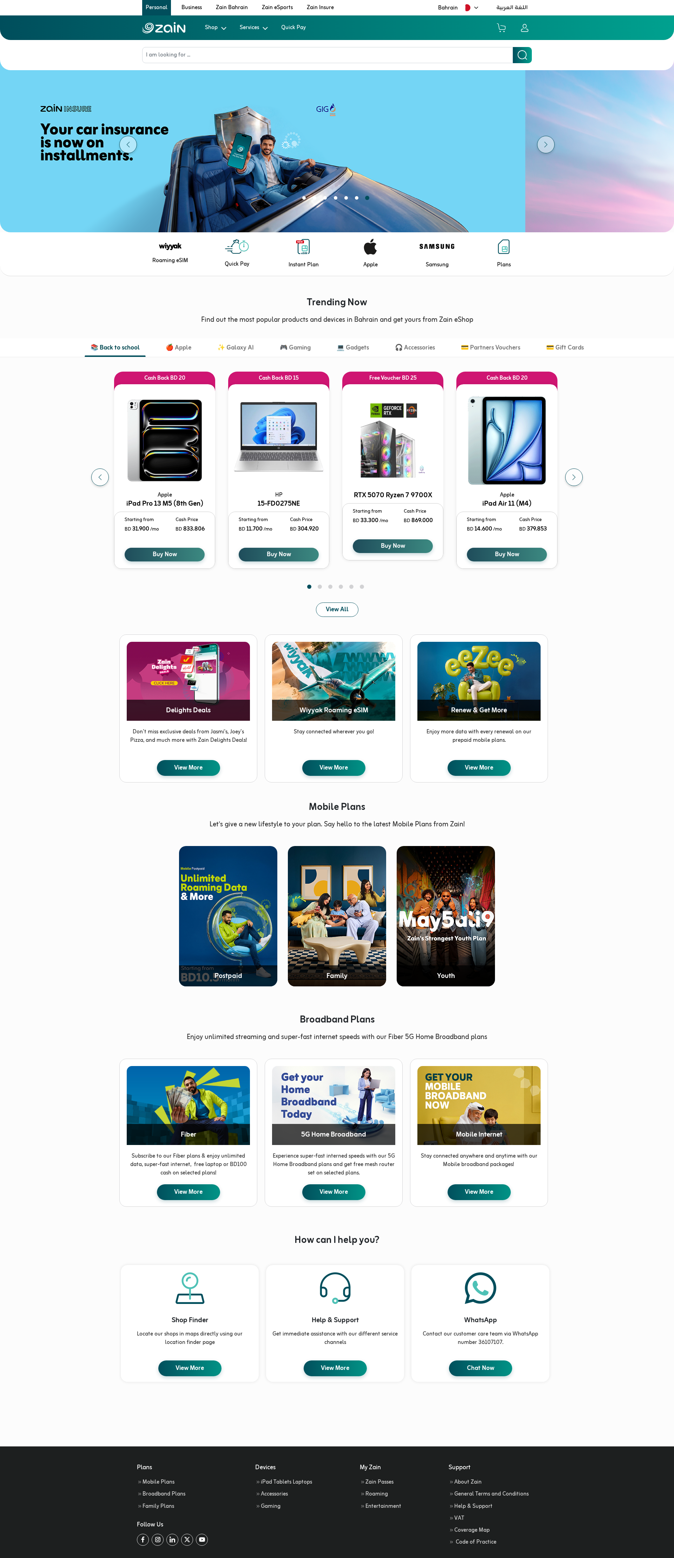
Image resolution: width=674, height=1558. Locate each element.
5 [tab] (347, 199)
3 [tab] (326, 199)
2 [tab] (315, 199)
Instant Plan (304, 265)
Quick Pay (293, 27)
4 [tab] (337, 199)
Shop (211, 27)
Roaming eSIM (170, 261)
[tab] (115, 348)
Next (574, 477)
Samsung (437, 265)
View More (188, 768)
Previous (100, 477)
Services (249, 27)
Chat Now (480, 1368)
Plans (504, 265)
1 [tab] (305, 199)
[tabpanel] (337, 144)
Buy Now (165, 554)
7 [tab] (368, 199)
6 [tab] (358, 199)
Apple (370, 265)
